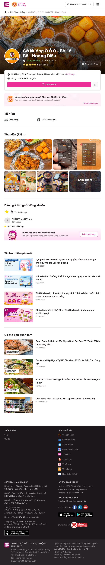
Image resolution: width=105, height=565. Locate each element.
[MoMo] (5, 12)
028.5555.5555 (28, 524)
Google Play (84, 515)
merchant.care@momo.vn (75, 489)
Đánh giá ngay (89, 234)
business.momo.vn (75, 493)
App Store (66, 515)
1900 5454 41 (18, 517)
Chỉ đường (70, 74)
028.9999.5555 (11, 524)
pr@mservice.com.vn (73, 501)
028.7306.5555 (26, 521)
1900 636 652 (79, 486)
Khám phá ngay (91, 103)
